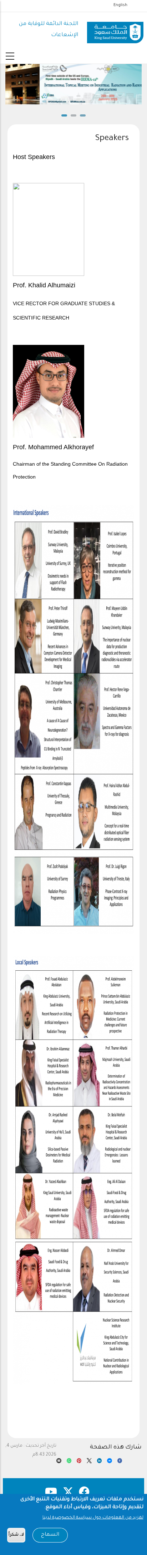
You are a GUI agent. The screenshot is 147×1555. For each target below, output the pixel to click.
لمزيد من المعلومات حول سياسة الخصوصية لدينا (92, 1517)
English (120, 5)
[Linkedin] (99, 1462)
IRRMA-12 (73, 101)
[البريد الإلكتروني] (58, 1462)
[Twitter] (89, 1462)
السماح (50, 1535)
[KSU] (115, 30)
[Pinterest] (79, 1462)
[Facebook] (119, 1462)
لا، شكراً (16, 1535)
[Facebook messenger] (109, 1462)
